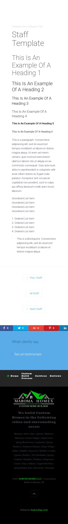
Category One (19, 26)
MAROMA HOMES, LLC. (30, 479)
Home (14, 376)
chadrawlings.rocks (39, 510)
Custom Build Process (26, 375)
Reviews (55, 376)
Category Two (35, 26)
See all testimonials (28, 354)
